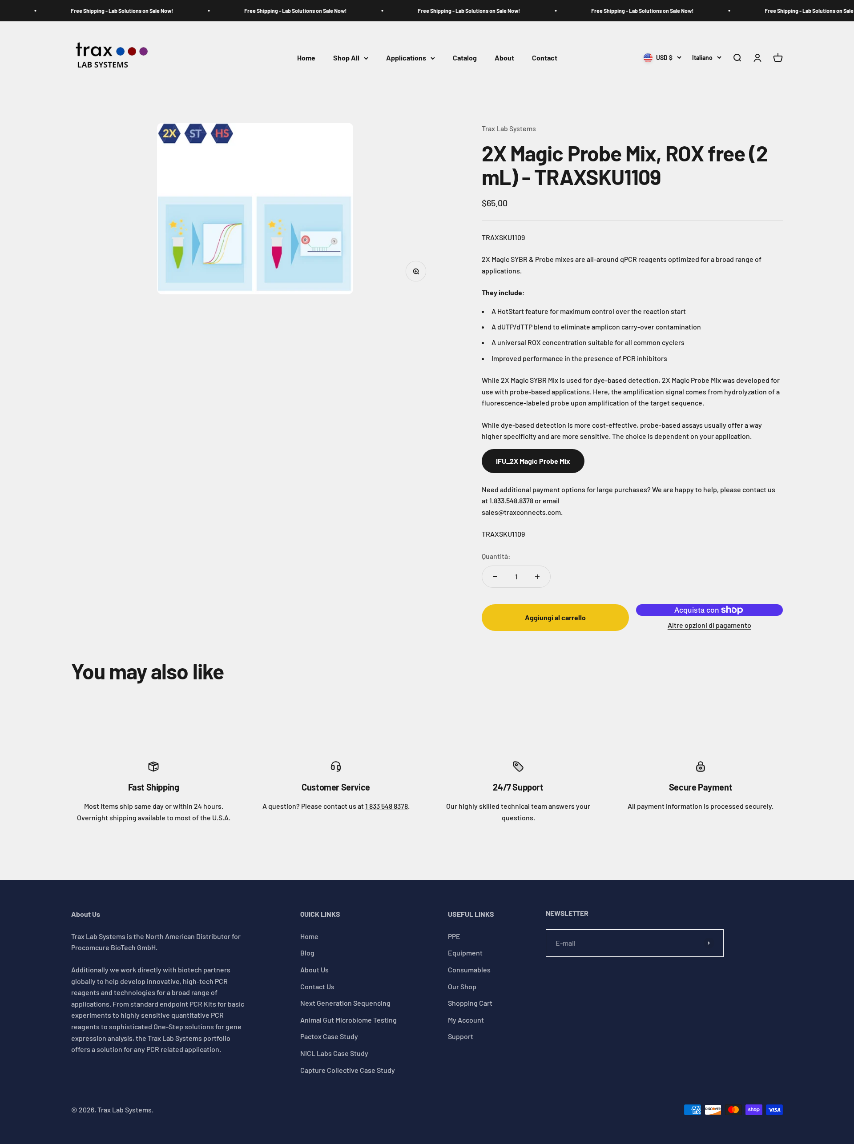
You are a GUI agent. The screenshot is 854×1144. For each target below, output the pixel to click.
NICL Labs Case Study (334, 1053)
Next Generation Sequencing (345, 1003)
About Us (314, 969)
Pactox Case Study (329, 1036)
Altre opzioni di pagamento (709, 625)
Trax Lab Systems (509, 128)
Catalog (465, 58)
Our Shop (462, 986)
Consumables (469, 969)
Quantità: (496, 556)
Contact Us (317, 986)
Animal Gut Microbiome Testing (348, 1020)
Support (460, 1036)
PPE (454, 936)
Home (306, 58)
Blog (307, 952)
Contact (544, 58)
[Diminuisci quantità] (495, 576)
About (504, 58)
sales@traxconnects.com (521, 512)
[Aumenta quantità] (537, 576)
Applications (406, 58)
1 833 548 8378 (386, 806)
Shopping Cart (470, 1003)
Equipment (465, 952)
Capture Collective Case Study (347, 1070)
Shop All (346, 58)
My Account (466, 1020)
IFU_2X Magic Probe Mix (533, 461)
